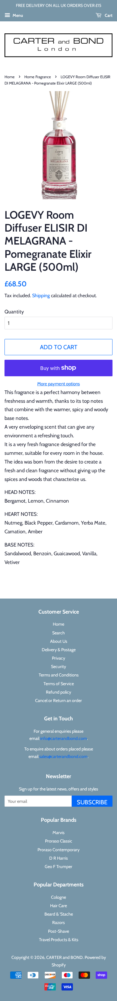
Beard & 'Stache (58, 914)
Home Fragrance (37, 77)
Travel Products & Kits (58, 939)
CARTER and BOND (64, 957)
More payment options (58, 384)
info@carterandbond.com (63, 738)
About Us (58, 641)
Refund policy (58, 692)
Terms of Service (59, 683)
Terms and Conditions (59, 675)
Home (9, 77)
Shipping (41, 295)
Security (58, 666)
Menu (17, 15)
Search (58, 633)
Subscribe (92, 802)
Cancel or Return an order (58, 700)
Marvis (58, 832)
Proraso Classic (58, 841)
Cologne (58, 897)
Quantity (14, 312)
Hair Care (58, 905)
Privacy (58, 658)
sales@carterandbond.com (63, 756)
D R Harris (58, 858)
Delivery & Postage (59, 649)
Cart (108, 15)
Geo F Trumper (58, 866)
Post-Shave (58, 931)
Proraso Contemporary (59, 849)
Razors (58, 922)
